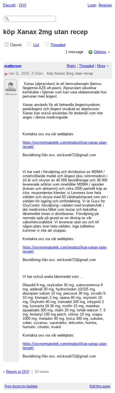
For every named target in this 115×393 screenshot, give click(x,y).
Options (100, 52)
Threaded (57, 45)
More (101, 66)
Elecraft (9, 5)
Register (105, 5)
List (36, 45)
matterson (12, 66)
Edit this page (100, 386)
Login (92, 5)
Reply (71, 66)
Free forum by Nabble (21, 386)
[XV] (22, 5)
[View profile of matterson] (11, 88)
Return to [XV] (17, 372)
